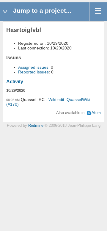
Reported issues (33, 72)
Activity (14, 81)
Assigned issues (33, 67)
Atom (96, 113)
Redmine (35, 125)
